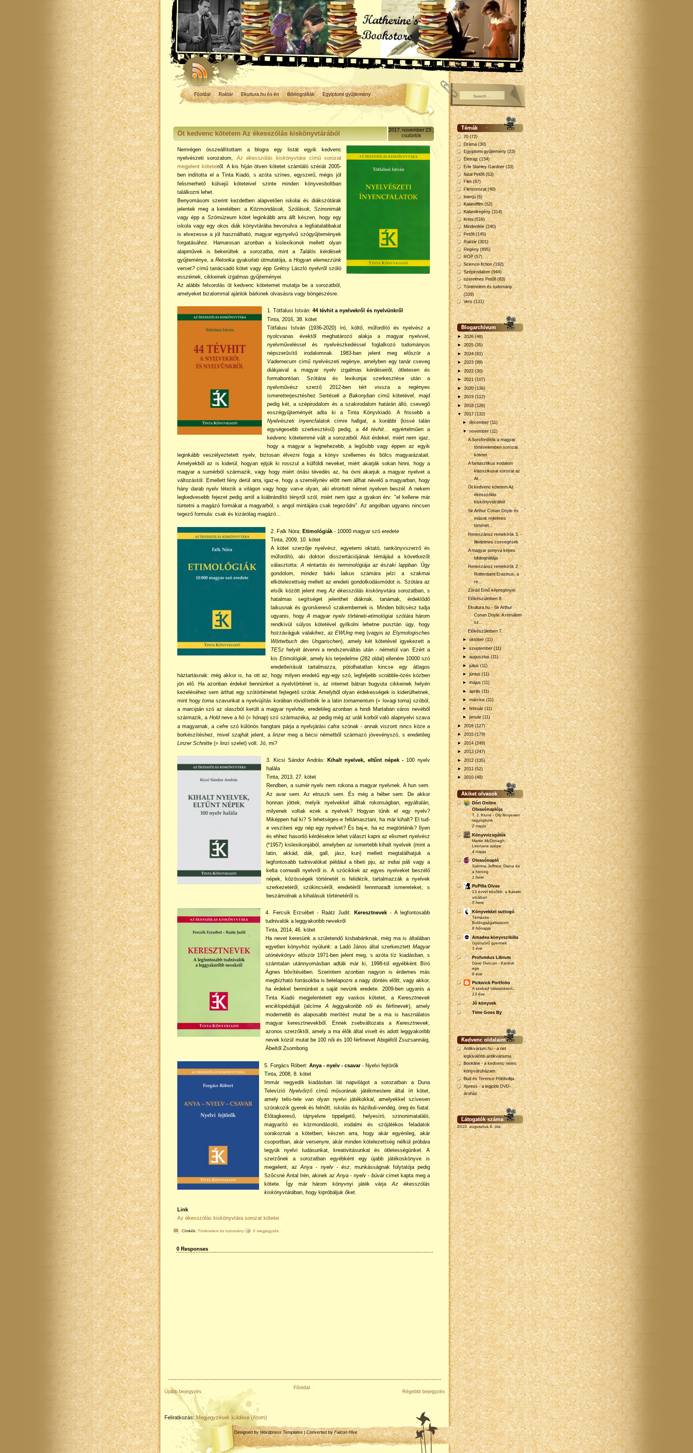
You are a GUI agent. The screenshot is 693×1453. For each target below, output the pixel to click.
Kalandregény (477, 211)
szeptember (481, 648)
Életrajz (471, 159)
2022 (469, 370)
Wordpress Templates (281, 1432)
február (476, 708)
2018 (469, 405)
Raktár (226, 94)
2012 (469, 760)
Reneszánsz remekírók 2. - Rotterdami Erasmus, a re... (495, 574)
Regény (471, 249)
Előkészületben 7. (485, 631)
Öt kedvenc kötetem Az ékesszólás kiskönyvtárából (258, 133)
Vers (468, 301)
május (475, 682)
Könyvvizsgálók (489, 834)
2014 (469, 743)
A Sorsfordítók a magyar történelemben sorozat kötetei (493, 447)
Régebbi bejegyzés (423, 1391)
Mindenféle (474, 226)
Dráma (470, 144)
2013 (469, 751)
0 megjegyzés (266, 1231)
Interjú (470, 196)
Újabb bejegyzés (182, 1391)
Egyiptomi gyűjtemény (346, 94)
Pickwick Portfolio (491, 982)
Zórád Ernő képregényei (491, 590)
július (474, 665)
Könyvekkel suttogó (493, 911)
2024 (469, 353)
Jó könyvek (484, 1003)
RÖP (468, 256)
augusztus (480, 656)
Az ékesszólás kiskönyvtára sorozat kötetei (228, 1218)
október (477, 639)
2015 (469, 734)
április (475, 691)
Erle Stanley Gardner (484, 166)
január (475, 716)
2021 (469, 379)
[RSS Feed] (196, 68)
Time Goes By (487, 1012)
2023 (469, 362)
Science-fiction (478, 264)
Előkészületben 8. (485, 598)
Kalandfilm (473, 203)
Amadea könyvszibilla (495, 937)
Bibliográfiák (300, 94)
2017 (469, 413)
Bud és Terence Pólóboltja (489, 1078)
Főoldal (202, 94)
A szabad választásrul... (494, 988)
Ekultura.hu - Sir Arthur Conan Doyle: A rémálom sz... (495, 615)
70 (466, 136)
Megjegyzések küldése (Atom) (231, 1417)
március (477, 699)
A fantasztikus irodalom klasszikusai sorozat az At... (494, 470)
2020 (469, 388)
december (479, 422)
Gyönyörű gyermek (489, 943)
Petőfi (469, 234)
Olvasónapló (485, 860)
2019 (469, 396)
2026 (469, 336)
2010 (469, 777)
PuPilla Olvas (486, 885)
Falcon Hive (345, 1432)
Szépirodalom (477, 271)
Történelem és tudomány (221, 1231)
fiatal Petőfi (474, 174)
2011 (469, 768)
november (479, 431)
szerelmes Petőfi (480, 279)
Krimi (468, 219)
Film (468, 181)
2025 (469, 344)
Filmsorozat (475, 189)
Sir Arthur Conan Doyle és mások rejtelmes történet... (493, 518)
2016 (469, 725)
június (475, 674)
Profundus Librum (491, 957)
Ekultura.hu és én (260, 94)
